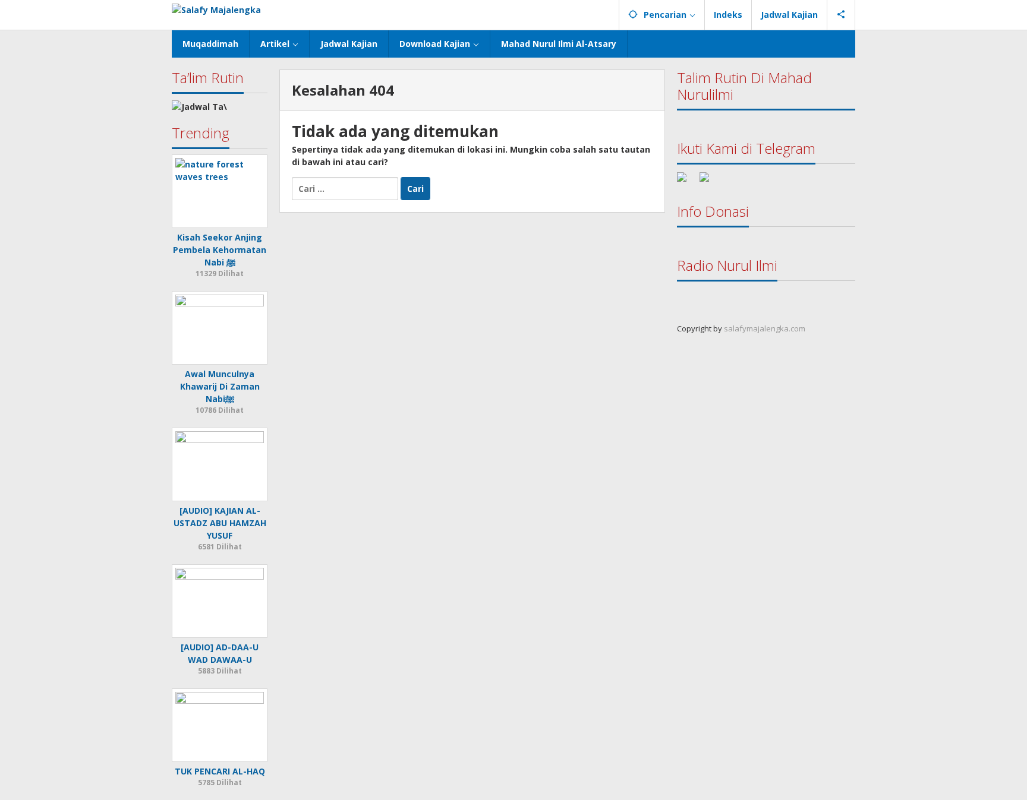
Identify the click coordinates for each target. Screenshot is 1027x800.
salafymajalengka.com (764, 328)
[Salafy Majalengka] (216, 8)
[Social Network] (841, 15)
